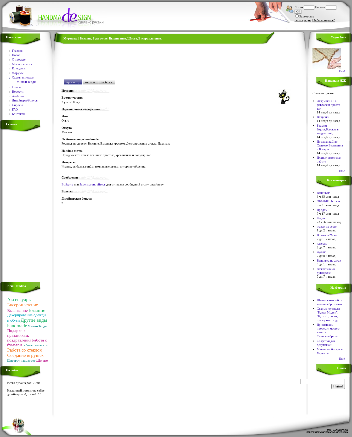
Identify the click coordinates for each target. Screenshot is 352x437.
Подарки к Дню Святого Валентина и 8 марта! (330, 145)
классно (322, 243)
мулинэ (321, 252)
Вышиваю (323, 193)
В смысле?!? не (327, 235)
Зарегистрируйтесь (92, 184)
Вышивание (17, 310)
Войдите (67, 184)
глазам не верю (327, 226)
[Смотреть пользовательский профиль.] (283, 103)
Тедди (321, 218)
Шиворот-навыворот (21, 360)
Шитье (42, 360)
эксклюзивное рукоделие (326, 271)
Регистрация (303, 20)
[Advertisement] (21, 207)
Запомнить (306, 16)
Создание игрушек (25, 355)
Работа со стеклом (24, 350)
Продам (322, 210)
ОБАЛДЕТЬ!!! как (329, 201)
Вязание (36, 310)
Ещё (342, 71)
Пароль (320, 7)
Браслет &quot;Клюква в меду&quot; (328, 129)
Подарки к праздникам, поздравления (19, 335)
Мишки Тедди (37, 326)
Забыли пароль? (324, 20)
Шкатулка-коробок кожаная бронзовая (329, 302)
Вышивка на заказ (329, 260)
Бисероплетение (22, 304)
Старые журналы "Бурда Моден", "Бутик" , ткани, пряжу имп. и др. (328, 314)
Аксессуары (19, 299)
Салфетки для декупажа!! (326, 343)
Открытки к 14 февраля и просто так (328, 104)
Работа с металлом (35, 345)
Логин (299, 7)
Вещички (323, 117)
